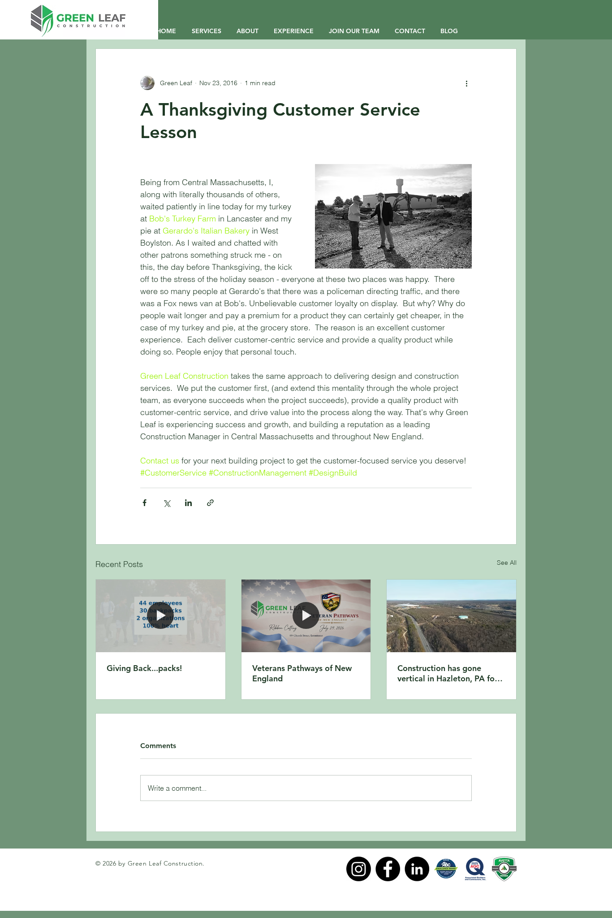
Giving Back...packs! (144, 668)
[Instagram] (358, 869)
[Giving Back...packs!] (160, 616)
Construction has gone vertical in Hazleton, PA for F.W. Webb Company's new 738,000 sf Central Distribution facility (448, 673)
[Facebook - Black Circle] (387, 869)
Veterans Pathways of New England (302, 673)
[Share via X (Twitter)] (166, 502)
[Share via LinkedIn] (188, 502)
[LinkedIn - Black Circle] (417, 869)
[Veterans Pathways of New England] (306, 616)
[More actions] (466, 83)
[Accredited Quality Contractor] (475, 869)
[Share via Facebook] (144, 502)
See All (507, 563)
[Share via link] (210, 502)
